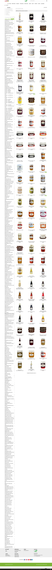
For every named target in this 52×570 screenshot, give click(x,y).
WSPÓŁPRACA (14, 3)
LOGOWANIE (42, 3)
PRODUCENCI (22, 3)
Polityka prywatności (26, 550)
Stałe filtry (8, 7)
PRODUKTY (17, 3)
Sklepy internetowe (17, 556)
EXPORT (39, 3)
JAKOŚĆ (30, 3)
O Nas (6, 550)
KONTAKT (36, 3)
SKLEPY (33, 3)
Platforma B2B (16, 551)
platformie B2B (42, 564)
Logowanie (16, 552)
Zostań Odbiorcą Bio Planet (18, 550)
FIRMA (10, 3)
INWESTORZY (26, 3)
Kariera (6, 551)
